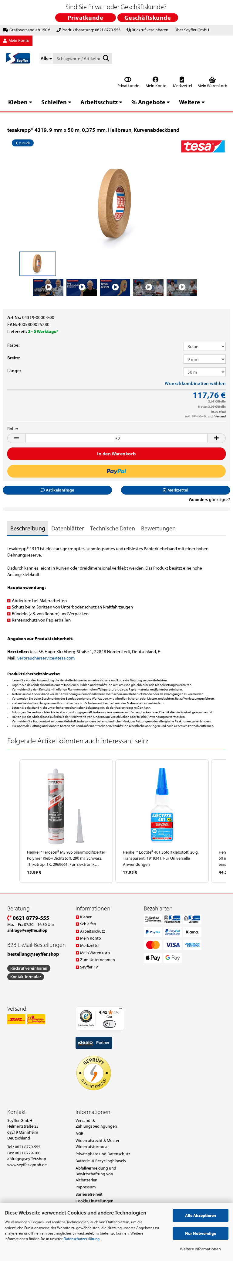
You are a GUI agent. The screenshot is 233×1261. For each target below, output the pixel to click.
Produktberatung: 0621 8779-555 (91, 30)
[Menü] (120, 1010)
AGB (79, 1133)
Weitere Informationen (200, 1249)
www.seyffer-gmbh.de (27, 1164)
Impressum (86, 1187)
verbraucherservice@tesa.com (46, 658)
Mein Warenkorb (95, 952)
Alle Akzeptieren (200, 1215)
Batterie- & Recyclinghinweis (101, 1160)
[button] (16, 438)
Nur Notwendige (200, 1233)
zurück (24, 143)
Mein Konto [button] (18, 40)
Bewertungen (158, 528)
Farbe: (13, 345)
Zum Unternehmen (97, 959)
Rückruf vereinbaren (150, 30)
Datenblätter (67, 528)
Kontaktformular (25, 976)
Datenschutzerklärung (81, 1238)
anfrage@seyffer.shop (26, 1158)
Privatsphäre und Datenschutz (103, 1153)
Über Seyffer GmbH (191, 30)
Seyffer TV (89, 967)
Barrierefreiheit (89, 1194)
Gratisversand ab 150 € (29, 30)
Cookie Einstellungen (94, 1201)
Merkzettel (182, 85)
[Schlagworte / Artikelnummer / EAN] (106, 58)
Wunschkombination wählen (195, 383)
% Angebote (148, 102)
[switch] (109, 1024)
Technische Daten (112, 528)
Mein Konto (156, 85)
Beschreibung (27, 528)
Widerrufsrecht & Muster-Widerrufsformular (98, 1143)
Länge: (14, 370)
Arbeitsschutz (99, 102)
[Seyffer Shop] (18, 58)
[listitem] (66, 821)
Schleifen (54, 102)
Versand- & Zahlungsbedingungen (96, 1123)
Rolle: (12, 428)
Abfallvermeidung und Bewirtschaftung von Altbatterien (96, 1174)
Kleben (18, 102)
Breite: (13, 358)
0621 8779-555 (30, 917)
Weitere (189, 102)
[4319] (116, 204)
